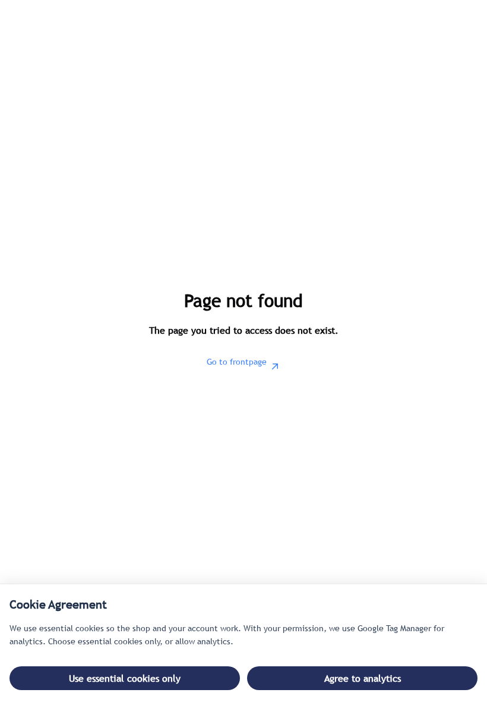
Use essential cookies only (125, 678)
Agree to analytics (362, 678)
